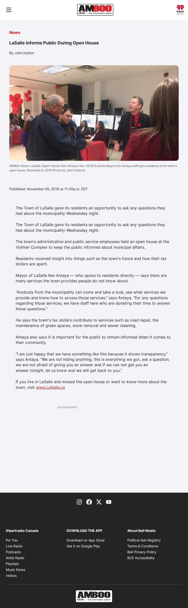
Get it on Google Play (83, 546)
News (14, 32)
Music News (15, 569)
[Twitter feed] (99, 501)
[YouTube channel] (109, 501)
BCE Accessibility (141, 558)
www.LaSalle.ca (50, 387)
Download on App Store (86, 540)
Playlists (12, 564)
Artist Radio (15, 558)
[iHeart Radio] (180, 9)
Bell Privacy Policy (141, 552)
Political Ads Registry (144, 540)
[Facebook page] (89, 501)
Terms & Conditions (142, 546)
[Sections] (9, 10)
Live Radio (14, 546)
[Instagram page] (79, 501)
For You (12, 540)
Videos (11, 575)
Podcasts (13, 552)
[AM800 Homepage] (95, 10)
